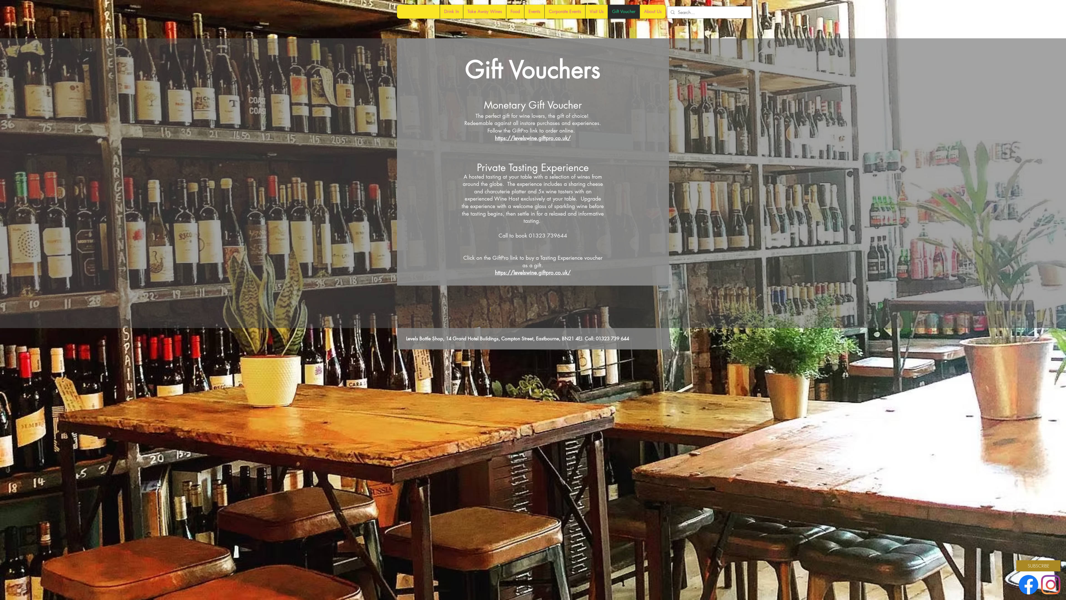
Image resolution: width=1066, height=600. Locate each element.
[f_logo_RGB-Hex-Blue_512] (1028, 584)
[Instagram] (1050, 584)
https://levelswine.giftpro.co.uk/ (533, 138)
